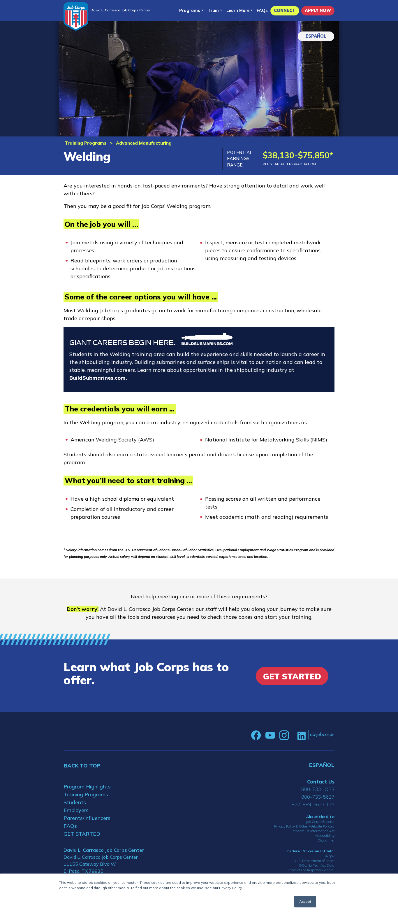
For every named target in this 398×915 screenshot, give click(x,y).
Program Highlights (87, 786)
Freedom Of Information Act (312, 831)
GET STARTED (82, 833)
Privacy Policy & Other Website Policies (304, 826)
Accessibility (324, 835)
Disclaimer (326, 840)
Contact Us (320, 782)
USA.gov (327, 856)
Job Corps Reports (320, 821)
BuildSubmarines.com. (98, 377)
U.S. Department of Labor (314, 860)
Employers (76, 810)
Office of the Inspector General (311, 870)
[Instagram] (284, 735)
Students (75, 802)
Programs (189, 10)
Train (213, 10)
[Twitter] (293, 735)
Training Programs (85, 143)
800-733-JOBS (317, 789)
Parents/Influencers (87, 818)
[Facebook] (256, 735)
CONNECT (284, 10)
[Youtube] (270, 735)
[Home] (76, 16)
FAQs (262, 10)
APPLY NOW (318, 10)
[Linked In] (301, 735)
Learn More (237, 10)
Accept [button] (305, 901)
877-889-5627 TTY (313, 804)
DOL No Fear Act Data (316, 865)
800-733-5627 (317, 797)
